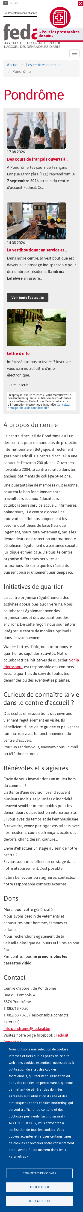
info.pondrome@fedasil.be (26, 1028)
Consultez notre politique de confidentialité (39, 406)
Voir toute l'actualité (28, 298)
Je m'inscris (18, 385)
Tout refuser (39, 1187)
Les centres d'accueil (44, 65)
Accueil (13, 65)
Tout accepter (39, 1201)
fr (6, 3)
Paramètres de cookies (39, 1173)
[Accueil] (31, 36)
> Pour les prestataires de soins (59, 34)
